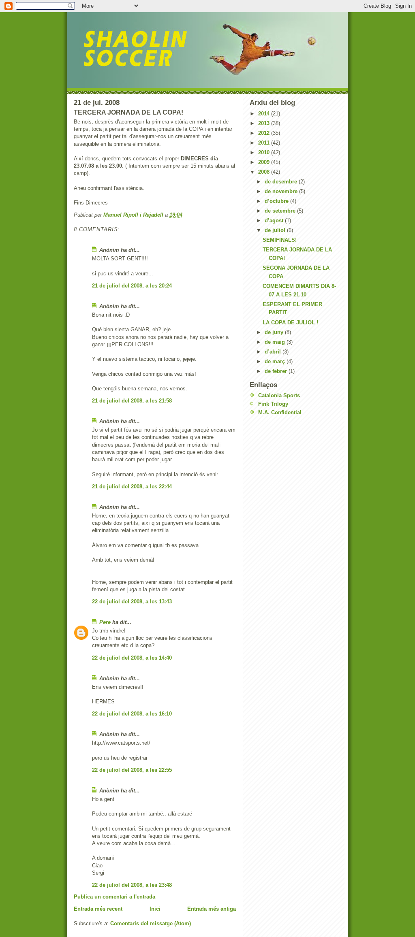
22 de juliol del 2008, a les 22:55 (132, 770)
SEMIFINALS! (280, 240)
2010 (264, 152)
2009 (264, 162)
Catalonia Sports (279, 395)
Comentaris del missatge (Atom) (150, 923)
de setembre (281, 211)
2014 (264, 114)
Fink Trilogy (273, 404)
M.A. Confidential (280, 412)
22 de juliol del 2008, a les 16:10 (132, 714)
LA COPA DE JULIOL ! (290, 322)
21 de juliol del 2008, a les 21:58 (132, 401)
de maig (276, 342)
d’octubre (277, 201)
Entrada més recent (98, 909)
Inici (155, 909)
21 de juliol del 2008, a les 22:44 (132, 486)
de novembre (282, 191)
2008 (264, 172)
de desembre (282, 182)
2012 (264, 133)
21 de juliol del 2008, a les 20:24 (132, 286)
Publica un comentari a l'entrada (114, 897)
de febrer (277, 371)
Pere (105, 622)
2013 (264, 123)
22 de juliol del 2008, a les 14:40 (132, 658)
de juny (275, 332)
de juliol (276, 230)
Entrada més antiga (211, 909)
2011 (264, 143)
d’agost (275, 220)
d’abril (273, 352)
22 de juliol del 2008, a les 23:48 (132, 885)
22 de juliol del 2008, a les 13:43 (132, 601)
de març (276, 361)
